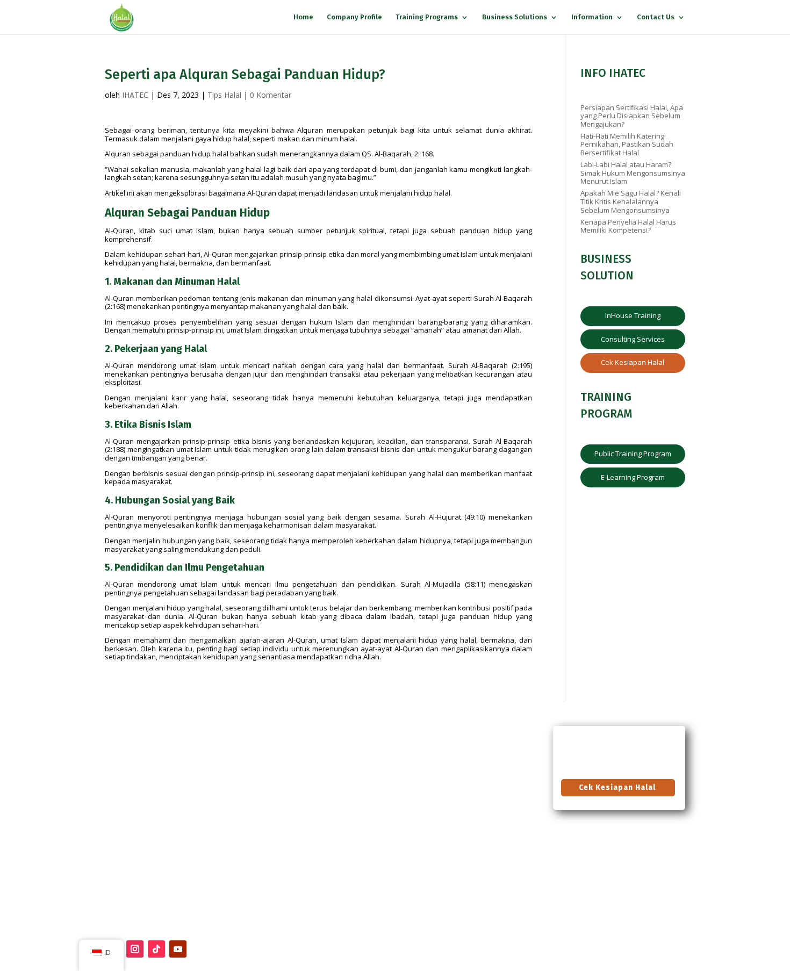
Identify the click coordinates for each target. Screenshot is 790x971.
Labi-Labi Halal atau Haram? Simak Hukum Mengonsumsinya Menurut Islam (632, 173)
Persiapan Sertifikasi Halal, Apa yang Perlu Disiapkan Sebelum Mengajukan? (631, 116)
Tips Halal (224, 95)
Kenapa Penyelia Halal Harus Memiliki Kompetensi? (628, 226)
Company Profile (354, 17)
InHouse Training (632, 315)
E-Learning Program (633, 477)
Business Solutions (514, 17)
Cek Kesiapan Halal (632, 362)
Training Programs (427, 17)
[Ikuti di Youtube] (177, 949)
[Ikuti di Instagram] (134, 949)
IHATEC (135, 95)
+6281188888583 (127, 803)
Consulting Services (633, 339)
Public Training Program (632, 453)
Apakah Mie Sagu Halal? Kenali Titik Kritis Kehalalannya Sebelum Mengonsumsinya (630, 201)
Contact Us (655, 17)
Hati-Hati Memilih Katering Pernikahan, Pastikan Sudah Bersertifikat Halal (626, 144)
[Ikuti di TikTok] (156, 949)
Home (303, 17)
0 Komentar (270, 95)
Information (592, 17)
